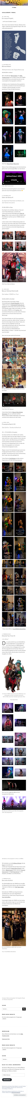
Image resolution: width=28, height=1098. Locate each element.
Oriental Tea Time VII (8, 636)
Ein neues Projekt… (8, 18)
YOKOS (5, 2)
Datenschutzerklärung (15, 1092)
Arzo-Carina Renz (6, 897)
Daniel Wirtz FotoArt (16, 868)
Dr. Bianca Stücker (17, 863)
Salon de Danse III (7, 197)
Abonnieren (7, 1079)
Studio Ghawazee (15, 303)
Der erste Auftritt (7, 880)
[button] (7, 99)
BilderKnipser (9, 870)
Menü (14, 7)
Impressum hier (6, 1039)
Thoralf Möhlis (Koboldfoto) (19, 629)
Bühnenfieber (14, 75)
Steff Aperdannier (15, 871)
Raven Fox (16, 163)
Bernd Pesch (10, 163)
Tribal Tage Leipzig (19, 887)
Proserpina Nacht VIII (8, 424)
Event (3, 865)
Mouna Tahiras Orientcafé (10, 291)
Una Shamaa (12, 458)
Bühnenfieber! (6, 66)
